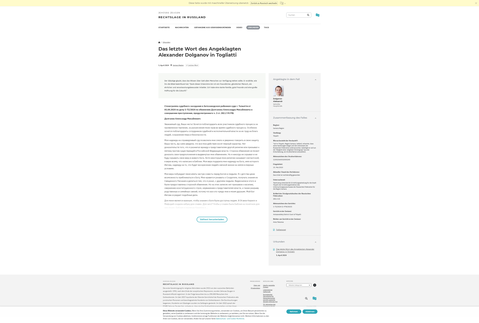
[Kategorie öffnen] (314, 285)
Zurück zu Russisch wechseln (264, 3)
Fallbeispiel (281, 230)
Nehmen (294, 311)
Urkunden (253, 27)
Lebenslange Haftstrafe (267, 291)
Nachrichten (182, 27)
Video (239, 27)
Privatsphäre (255, 288)
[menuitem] (164, 27)
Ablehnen (310, 311)
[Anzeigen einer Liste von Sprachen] (282, 3)
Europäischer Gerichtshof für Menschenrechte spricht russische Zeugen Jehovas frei (270, 298)
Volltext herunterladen (212, 219)
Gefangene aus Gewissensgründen (212, 27)
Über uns (257, 285)
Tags (266, 27)
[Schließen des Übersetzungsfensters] (476, 3)
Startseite (164, 27)
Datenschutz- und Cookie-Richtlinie (230, 318)
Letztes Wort (193, 65)
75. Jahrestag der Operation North (269, 305)
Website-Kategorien (295, 285)
